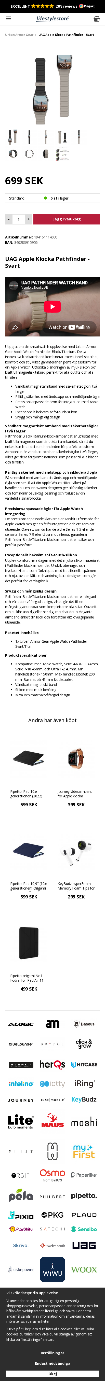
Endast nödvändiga (52, 1363)
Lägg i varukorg (66, 219)
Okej (52, 1373)
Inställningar (52, 1352)
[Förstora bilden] (52, 89)
